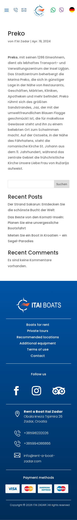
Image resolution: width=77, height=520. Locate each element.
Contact (38, 355)
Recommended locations (38, 337)
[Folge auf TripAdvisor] (58, 391)
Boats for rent (37, 324)
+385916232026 (36, 433)
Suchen (61, 184)
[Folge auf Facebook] (16, 391)
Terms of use (37, 349)
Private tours (37, 330)
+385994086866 (37, 443)
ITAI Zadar (22, 41)
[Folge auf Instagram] (36, 391)
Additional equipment (38, 343)
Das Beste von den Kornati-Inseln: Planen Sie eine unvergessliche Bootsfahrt (36, 223)
